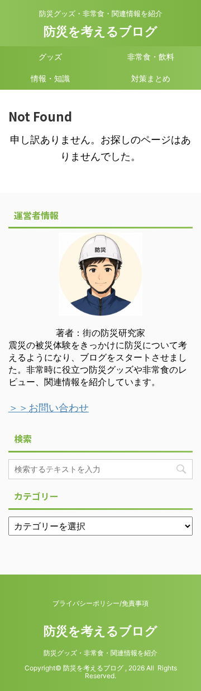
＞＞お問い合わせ (48, 407)
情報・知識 (50, 78)
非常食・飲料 (150, 56)
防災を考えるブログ (100, 31)
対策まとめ (150, 78)
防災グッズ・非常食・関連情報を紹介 (100, 653)
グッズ (50, 56)
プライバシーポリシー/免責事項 (100, 603)
